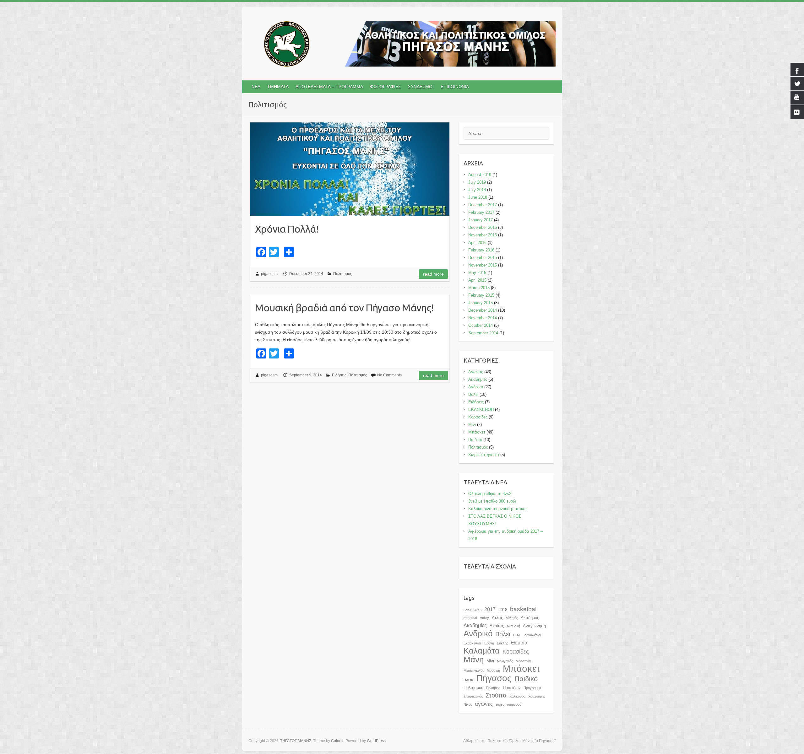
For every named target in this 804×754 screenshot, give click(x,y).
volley (484, 618)
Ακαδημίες (477, 379)
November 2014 (482, 317)
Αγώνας (475, 371)
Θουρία (519, 642)
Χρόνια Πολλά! (286, 228)
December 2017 (482, 204)
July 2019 (477, 182)
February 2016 (481, 250)
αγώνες (484, 704)
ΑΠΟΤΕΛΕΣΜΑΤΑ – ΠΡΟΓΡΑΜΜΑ (329, 86)
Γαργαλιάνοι (532, 635)
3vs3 (477, 610)
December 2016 (482, 227)
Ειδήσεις (339, 375)
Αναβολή (513, 626)
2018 (502, 609)
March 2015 (479, 287)
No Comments (389, 375)
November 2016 (482, 235)
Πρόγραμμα (532, 688)
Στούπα (496, 695)
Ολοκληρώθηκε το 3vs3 (489, 493)
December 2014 (482, 310)
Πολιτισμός (342, 274)
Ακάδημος (530, 617)
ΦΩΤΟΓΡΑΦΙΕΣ (385, 86)
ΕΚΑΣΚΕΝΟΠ (481, 409)
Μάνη (474, 659)
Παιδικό (475, 439)
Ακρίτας (497, 625)
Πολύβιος (493, 688)
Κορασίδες (477, 417)
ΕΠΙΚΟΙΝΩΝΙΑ (455, 86)
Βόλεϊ (473, 394)
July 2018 (477, 189)
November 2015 (482, 265)
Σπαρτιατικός (473, 696)
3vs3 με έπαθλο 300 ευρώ (492, 501)
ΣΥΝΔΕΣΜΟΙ (421, 86)
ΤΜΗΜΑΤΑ (278, 86)
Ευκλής (502, 643)
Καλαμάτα (482, 650)
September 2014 (483, 333)
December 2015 (482, 257)
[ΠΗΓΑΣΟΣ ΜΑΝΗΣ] (402, 45)
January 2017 (480, 220)
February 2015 (481, 295)
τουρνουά (514, 704)
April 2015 (477, 280)
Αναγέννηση (534, 625)
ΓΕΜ (516, 635)
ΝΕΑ (256, 86)
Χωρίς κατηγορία (483, 454)
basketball (524, 609)
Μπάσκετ (476, 432)
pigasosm (269, 274)
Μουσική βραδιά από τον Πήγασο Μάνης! (344, 307)
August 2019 (479, 174)
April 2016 (477, 242)
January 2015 (480, 302)
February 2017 (481, 212)
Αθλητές (512, 618)
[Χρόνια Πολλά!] (349, 169)
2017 (490, 609)
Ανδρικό (475, 387)
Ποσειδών (512, 687)
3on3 (467, 610)
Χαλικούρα (517, 696)
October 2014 (480, 325)
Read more (433, 274)
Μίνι (472, 424)
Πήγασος (494, 678)
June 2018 (477, 197)
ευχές (500, 704)
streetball (470, 618)
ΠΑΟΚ (468, 680)
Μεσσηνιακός (474, 670)
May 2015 (477, 272)
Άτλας (497, 617)
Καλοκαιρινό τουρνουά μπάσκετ (497, 508)
